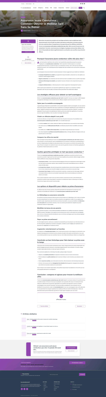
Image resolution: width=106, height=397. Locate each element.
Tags (44, 388)
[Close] (104, 1)
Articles (46, 7)
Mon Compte (74, 7)
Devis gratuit (72, 347)
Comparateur (61, 7)
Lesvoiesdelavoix (26, 7)
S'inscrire (82, 374)
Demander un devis (78, 362)
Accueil (34, 7)
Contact (67, 7)
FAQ (33, 3)
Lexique (55, 7)
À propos (22, 3)
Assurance (31, 14)
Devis (80, 7)
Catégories (40, 7)
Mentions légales (29, 3)
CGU (54, 385)
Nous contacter (71, 350)
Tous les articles (44, 306)
